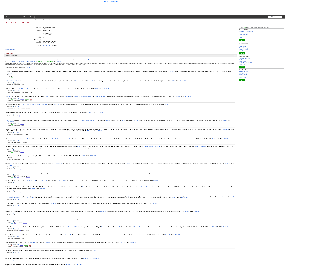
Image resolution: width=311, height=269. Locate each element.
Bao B (8, 96)
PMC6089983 (184, 197)
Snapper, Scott (242, 45)
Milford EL (77, 227)
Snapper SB (90, 81)
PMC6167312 (197, 211)
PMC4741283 (133, 242)
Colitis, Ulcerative (243, 34)
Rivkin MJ (26, 219)
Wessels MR (77, 96)
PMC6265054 (43, 188)
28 (18, 228)
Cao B (83, 186)
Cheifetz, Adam (242, 59)
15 (18, 199)
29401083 (155, 203)
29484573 (186, 211)
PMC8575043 (176, 148)
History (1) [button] (32, 17)
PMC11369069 (183, 81)
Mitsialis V (14, 81)
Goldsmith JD (39, 104)
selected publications (10, 49)
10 (18, 98)
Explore (242, 40)
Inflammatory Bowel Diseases (246, 31)
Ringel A (47, 96)
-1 (18, 182)
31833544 (227, 163)
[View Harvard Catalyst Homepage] (110, 1)
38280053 (96, 88)
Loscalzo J (170, 196)
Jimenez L (56, 104)
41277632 (9, 73)
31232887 (160, 173)
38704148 (177, 96)
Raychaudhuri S (224, 196)
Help (24, 17)
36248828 (90, 112)
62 (18, 205)
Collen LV (9, 81)
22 (18, 123)
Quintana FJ (117, 227)
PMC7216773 (10, 165)
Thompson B (204, 146)
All (11, 246)
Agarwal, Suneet (243, 74)
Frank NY (33, 196)
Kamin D (54, 138)
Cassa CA (32, 148)
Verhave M (21, 219)
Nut (15, 108)
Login (5, 19)
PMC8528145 (93, 155)
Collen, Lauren (242, 46)
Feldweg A (157, 196)
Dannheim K (10, 138)
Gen (12, 142)
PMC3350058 (96, 258)
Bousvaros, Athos (243, 49)
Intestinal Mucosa (243, 33)
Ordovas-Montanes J (149, 146)
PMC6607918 (171, 173)
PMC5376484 (178, 234)
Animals (26, 92)
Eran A (94, 120)
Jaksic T (34, 104)
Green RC (11, 197)
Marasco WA (104, 227)
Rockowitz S (83, 120)
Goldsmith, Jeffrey (243, 47)
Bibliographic (9, 53)
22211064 (68, 264)
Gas (12, 76)
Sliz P (87, 120)
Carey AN (29, 104)
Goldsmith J (197, 146)
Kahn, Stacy (242, 50)
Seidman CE (17, 197)
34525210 (83, 155)
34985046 (214, 138)
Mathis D (72, 227)
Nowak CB (191, 196)
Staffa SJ (23, 104)
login (88, 59)
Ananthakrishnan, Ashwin (245, 58)
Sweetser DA (176, 196)
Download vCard (46, 45)
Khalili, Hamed (242, 64)
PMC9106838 (224, 138)
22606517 (85, 258)
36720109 (167, 104)
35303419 (89, 131)
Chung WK (79, 146)
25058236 (167, 234)
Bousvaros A (78, 81)
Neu (12, 222)
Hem (12, 230)
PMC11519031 (107, 88)
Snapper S (25, 138)
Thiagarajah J (67, 96)
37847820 (173, 81)
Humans (22, 84)
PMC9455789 (10, 121)
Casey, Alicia (242, 76)
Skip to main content (6, 2)
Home (7, 17)
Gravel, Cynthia (243, 73)
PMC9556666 (100, 112)
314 (18, 236)
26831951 (107, 219)
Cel (11, 134)
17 (18, 174)
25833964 (214, 227)
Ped (18, 108)
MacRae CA (23, 197)
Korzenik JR (144, 186)
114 (18, 132)
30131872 (174, 197)
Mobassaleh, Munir (243, 71)
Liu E (91, 120)
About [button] (15, 17)
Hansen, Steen (242, 77)
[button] (283, 17)
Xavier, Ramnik (242, 61)
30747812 (155, 180)
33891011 (166, 148)
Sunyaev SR (30, 197)
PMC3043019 (78, 264)
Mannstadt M (164, 196)
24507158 (123, 242)
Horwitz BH (97, 96)
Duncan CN (44, 173)
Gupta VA (74, 196)
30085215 (32, 188)
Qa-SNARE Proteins (244, 36)
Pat (15, 142)
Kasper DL (88, 96)
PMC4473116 (224, 227)
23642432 (95, 250)
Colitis (240, 37)
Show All (27, 67)
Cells (31, 92)
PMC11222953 (188, 96)
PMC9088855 (99, 131)
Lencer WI (83, 96)
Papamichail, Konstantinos (245, 62)
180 (18, 244)
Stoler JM (186, 196)
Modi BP (45, 104)
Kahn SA (172, 71)
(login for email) (54, 45)
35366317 (224, 120)
